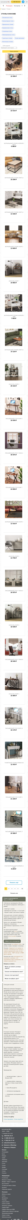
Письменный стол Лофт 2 (14, 74)
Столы (3, 1163)
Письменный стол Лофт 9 (14, 797)
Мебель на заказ (6, 1194)
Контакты (4, 1187)
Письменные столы (7, 17)
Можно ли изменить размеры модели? (13, 967)
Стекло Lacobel (6, 1203)
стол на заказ (12, 936)
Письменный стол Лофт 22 (14, 728)
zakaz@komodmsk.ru (10, 1142)
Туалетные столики (7, 38)
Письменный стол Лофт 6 (14, 418)
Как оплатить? (5, 1183)
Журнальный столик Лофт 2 (14, 246)
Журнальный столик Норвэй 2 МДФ (14, 316)
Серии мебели (5, 1201)
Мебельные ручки (6, 1217)
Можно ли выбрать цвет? (12, 978)
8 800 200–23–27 (8, 1135)
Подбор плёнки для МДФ (8, 1209)
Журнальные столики (7, 24)
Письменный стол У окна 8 (14, 659)
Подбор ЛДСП (5, 1207)
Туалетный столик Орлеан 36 (14, 762)
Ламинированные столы (8, 34)
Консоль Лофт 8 (14, 625)
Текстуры (4, 1199)
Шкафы (4, 1167)
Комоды (4, 1155)
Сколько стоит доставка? (12, 975)
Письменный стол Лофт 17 (14, 831)
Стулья (4, 1165)
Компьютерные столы (7, 21)
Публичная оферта (7, 1189)
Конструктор (17, 5)
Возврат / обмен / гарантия (9, 1181)
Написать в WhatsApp (10, 1145)
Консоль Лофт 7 (14, 281)
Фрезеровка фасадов (7, 1213)
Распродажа (9, 5)
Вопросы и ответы (6, 1179)
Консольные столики (7, 41)
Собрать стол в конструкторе (12, 941)
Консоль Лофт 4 (14, 694)
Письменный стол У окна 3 (14, 453)
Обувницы (4, 1159)
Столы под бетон (18, 1119)
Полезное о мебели (7, 1205)
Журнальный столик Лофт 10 (14, 349)
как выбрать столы (17, 944)
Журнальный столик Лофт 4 (14, 522)
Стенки (4, 1171)
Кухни (3, 1154)
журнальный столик (13, 951)
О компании (5, 1177)
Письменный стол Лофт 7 (14, 487)
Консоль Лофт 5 (14, 556)
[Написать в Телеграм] (23, 1)
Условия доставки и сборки (9, 1185)
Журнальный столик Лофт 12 (14, 212)
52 (22, 888)
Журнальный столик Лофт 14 (14, 177)
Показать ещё (14, 882)
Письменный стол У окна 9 (14, 590)
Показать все (14, 893)
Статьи (3, 1196)
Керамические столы (7, 27)
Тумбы (3, 1157)
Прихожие (4, 1161)
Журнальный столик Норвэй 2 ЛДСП (14, 144)
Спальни (4, 1173)
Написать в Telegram (10, 1147)
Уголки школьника (19, 38)
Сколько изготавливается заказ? (14, 971)
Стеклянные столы (7, 31)
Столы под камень (8, 1119)
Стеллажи (4, 1169)
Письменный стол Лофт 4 (14, 109)
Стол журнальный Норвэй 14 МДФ (14, 866)
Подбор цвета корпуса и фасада (10, 1211)
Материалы (5, 1198)
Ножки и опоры (6, 1215)
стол (15, 931)
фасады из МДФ (20, 952)
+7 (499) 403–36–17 (9, 1138)
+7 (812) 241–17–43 (9, 1140)
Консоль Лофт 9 (14, 384)
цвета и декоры (8, 954)
